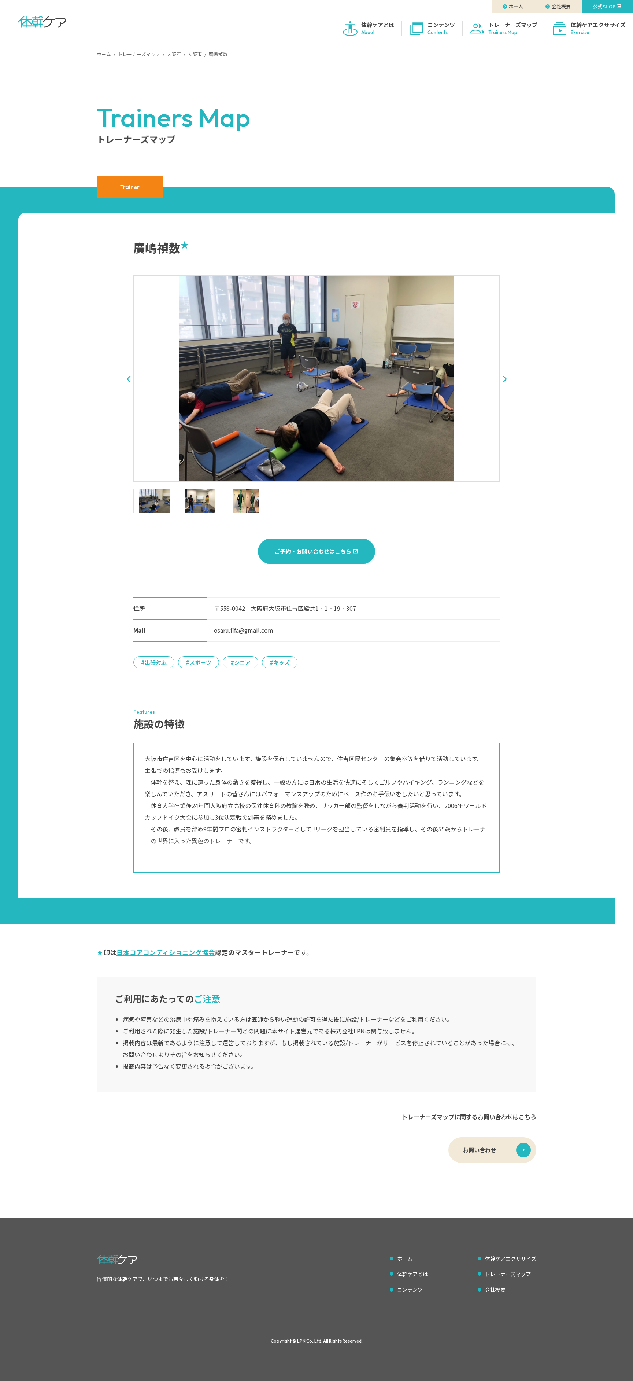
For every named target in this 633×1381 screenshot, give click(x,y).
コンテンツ (410, 1289)
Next (504, 379)
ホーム (404, 1258)
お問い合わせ (479, 1150)
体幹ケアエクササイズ (510, 1258)
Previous (128, 379)
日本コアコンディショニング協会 (165, 952)
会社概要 (495, 1289)
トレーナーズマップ (508, 1274)
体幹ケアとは (412, 1274)
